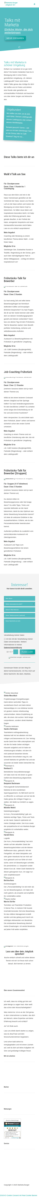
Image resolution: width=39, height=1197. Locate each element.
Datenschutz (10, 1164)
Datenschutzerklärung (13, 648)
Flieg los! (27, 652)
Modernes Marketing (13, 1101)
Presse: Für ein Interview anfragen (19, 1079)
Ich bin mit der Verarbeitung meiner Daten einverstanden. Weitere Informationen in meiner (18, 643)
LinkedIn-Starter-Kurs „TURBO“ (17, 1076)
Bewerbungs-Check (13, 1072)
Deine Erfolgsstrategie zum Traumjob (20, 1098)
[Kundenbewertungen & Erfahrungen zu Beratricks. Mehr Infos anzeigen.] (12, 1138)
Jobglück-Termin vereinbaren (14, 971)
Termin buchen (11, 1154)
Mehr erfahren (15, 38)
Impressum (10, 1161)
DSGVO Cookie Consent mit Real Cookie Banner (18, 1195)
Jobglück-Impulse (12, 1158)
